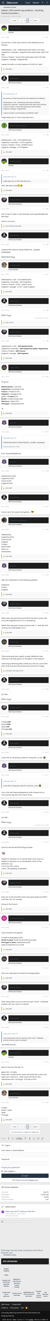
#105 (47, 575)
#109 (47, 717)
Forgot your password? (10, 1167)
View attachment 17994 (11, 447)
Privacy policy (14, 1308)
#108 (47, 689)
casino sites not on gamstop (6, 1294)
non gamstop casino (45, 1294)
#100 (47, 377)
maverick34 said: (9, 94)
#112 (47, 812)
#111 (47, 775)
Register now (33, 1180)
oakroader (6, 16)
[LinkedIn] (17, 1138)
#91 (47, 37)
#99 (47, 341)
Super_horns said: (9, 1034)
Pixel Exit (11, 1316)
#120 (47, 1102)
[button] (3, 2)
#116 (47, 968)
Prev (14, 20)
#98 (47, 310)
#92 (47, 88)
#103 (47, 507)
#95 (47, 209)
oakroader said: (8, 177)
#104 (47, 529)
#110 (47, 752)
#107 (47, 651)
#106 (47, 613)
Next (35, 20)
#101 (47, 432)
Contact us (4, 1308)
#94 (47, 170)
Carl (47, 1199)
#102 (47, 471)
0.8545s (31, 1319)
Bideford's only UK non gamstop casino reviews (17, 1283)
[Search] (47, 2)
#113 (47, 842)
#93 (47, 135)
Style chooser (5, 1304)
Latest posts (10, 1206)
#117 (47, 996)
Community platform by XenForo (20, 1313)
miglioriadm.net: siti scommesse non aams (28, 1294)
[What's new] (42, 2)
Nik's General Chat (11, 1216)
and (13, 226)
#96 (47, 244)
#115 (47, 927)
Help (22, 1308)
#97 (47, 274)
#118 (47, 1027)
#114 (47, 892)
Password (5, 1159)
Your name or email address (12, 1150)
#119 (47, 1062)
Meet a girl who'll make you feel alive (20, 1211)
